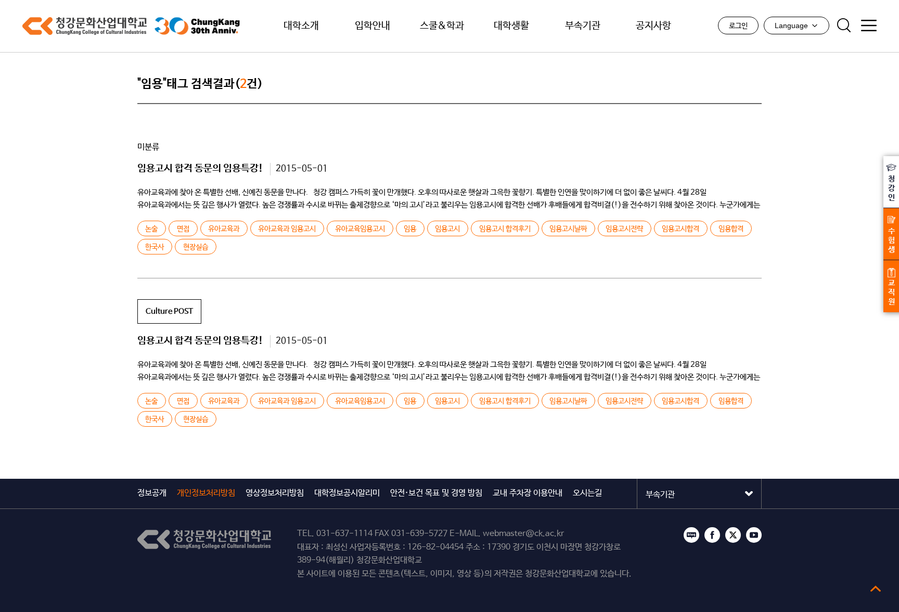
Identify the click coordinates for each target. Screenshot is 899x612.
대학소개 (301, 26)
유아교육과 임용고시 (287, 229)
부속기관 (582, 26)
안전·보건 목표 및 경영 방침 (436, 493)
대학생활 (511, 26)
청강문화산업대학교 (84, 26)
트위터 (733, 535)
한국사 (154, 247)
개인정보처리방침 (206, 493)
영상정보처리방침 (275, 493)
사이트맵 (869, 25)
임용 (410, 229)
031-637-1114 (344, 534)
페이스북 (712, 535)
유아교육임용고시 (360, 229)
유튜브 (754, 535)
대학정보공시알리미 (347, 493)
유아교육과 (223, 229)
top (876, 589)
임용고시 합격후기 (505, 229)
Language (791, 25)
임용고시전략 (624, 229)
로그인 (738, 26)
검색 (844, 25)
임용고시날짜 (568, 229)
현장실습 (195, 247)
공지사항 (653, 26)
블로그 (691, 535)
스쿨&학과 (442, 26)
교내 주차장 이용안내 (527, 493)
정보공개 (151, 493)
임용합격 (730, 229)
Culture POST (169, 311)
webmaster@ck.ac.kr (523, 534)
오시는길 (587, 493)
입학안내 (372, 26)
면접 (183, 229)
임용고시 (447, 229)
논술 (151, 229)
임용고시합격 (680, 229)
